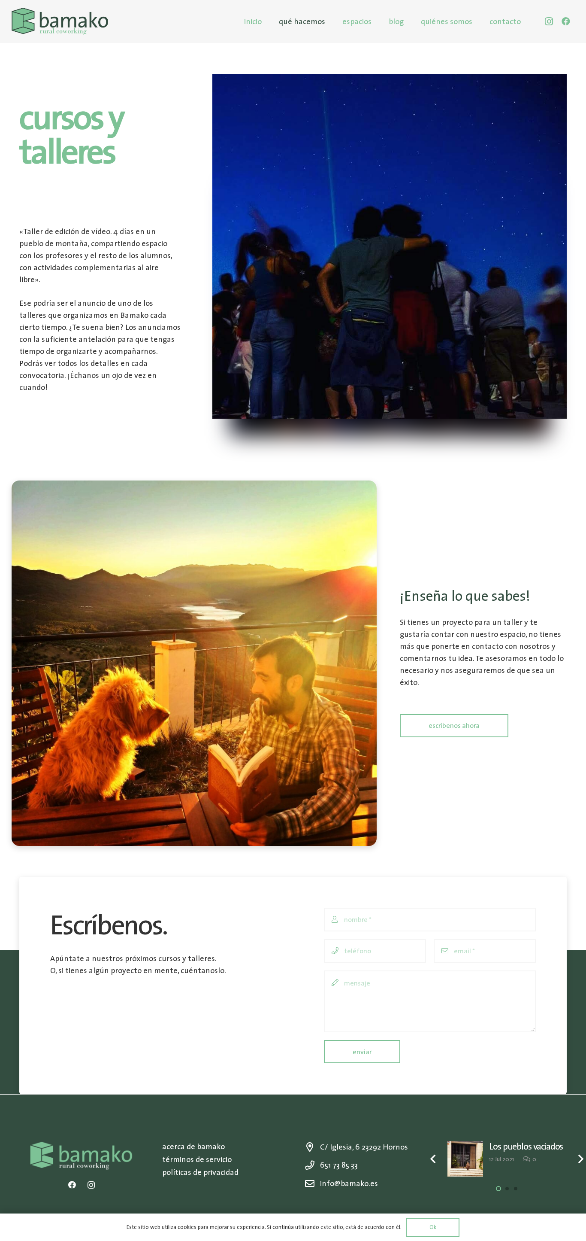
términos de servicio (197, 1159)
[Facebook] (565, 21)
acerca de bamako (193, 1146)
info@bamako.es (349, 1183)
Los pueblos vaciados (526, 1146)
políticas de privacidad (200, 1172)
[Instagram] (548, 21)
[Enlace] (60, 21)
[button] (498, 1188)
